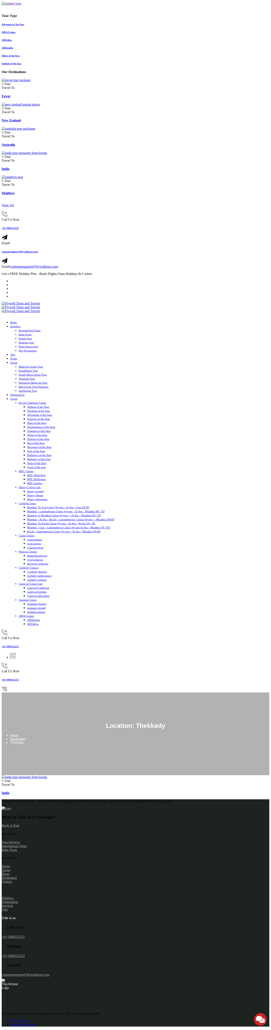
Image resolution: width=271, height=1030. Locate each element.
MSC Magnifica (36, 475)
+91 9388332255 (10, 228)
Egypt (6, 96)
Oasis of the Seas (36, 423)
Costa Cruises (26, 535)
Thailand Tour (27, 378)
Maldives (8, 193)
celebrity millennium (39, 575)
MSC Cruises (26, 471)
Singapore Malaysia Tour (33, 382)
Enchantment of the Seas (41, 427)
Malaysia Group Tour (31, 366)
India (5, 169)
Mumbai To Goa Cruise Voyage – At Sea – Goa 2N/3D (58, 507)
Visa (12, 354)
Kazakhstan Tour (28, 370)
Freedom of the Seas (38, 410)
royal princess (35, 559)
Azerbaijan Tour (28, 390)
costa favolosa (35, 547)
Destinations (17, 394)
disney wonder (35, 491)
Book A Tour (10, 825)
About (6, 870)
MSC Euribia (34, 483)
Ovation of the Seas (38, 439)
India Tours (25, 334)
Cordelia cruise (27, 503)
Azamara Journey (37, 603)
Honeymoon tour (28, 346)
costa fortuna (34, 539)
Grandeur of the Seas (39, 431)
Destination (18, 739)
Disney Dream (35, 495)
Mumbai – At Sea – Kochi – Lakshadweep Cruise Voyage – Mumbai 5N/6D (70, 519)
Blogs (6, 874)
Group (13, 362)
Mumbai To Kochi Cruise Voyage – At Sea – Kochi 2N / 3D (61, 523)
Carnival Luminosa (38, 587)
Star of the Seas (35, 443)
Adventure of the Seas (39, 414)
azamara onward (36, 607)
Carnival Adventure (38, 595)
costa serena (34, 543)
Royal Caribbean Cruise (32, 402)
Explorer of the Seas (38, 419)
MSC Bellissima (36, 479)
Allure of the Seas (37, 435)
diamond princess (37, 555)
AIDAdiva (33, 624)
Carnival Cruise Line (31, 583)
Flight (13, 358)
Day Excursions (28, 350)
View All (8, 205)
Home (13, 322)
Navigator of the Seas (39, 447)
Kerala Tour (25, 338)
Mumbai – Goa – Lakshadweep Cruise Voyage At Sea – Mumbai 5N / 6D (68, 527)
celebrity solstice (37, 579)
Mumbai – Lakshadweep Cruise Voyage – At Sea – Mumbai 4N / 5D (65, 511)
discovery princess (37, 563)
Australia (8, 144)
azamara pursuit (36, 612)
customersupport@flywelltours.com (20, 251)
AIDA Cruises (26, 616)
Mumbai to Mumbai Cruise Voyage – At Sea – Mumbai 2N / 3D (64, 515)
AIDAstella (33, 620)
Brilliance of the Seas (39, 455)
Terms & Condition (23, 1024)
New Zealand (11, 120)
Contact (7, 881)
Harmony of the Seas (39, 459)
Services (7, 905)
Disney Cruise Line (30, 487)
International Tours (29, 330)
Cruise (14, 398)
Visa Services (11, 842)
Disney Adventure (37, 499)
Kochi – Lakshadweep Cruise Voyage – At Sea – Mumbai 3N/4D (63, 531)
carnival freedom (36, 591)
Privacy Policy (20, 1021)
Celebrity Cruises (29, 567)
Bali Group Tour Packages (33, 386)
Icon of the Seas (36, 451)
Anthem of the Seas (38, 406)
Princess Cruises (28, 551)
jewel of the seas (36, 467)
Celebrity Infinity (37, 571)
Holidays (15, 326)
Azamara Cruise (28, 599)
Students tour (26, 342)
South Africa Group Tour (33, 374)
